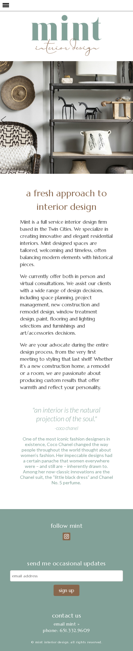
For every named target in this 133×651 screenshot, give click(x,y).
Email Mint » (67, 624)
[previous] (7, 120)
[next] (125, 120)
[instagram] (66, 536)
